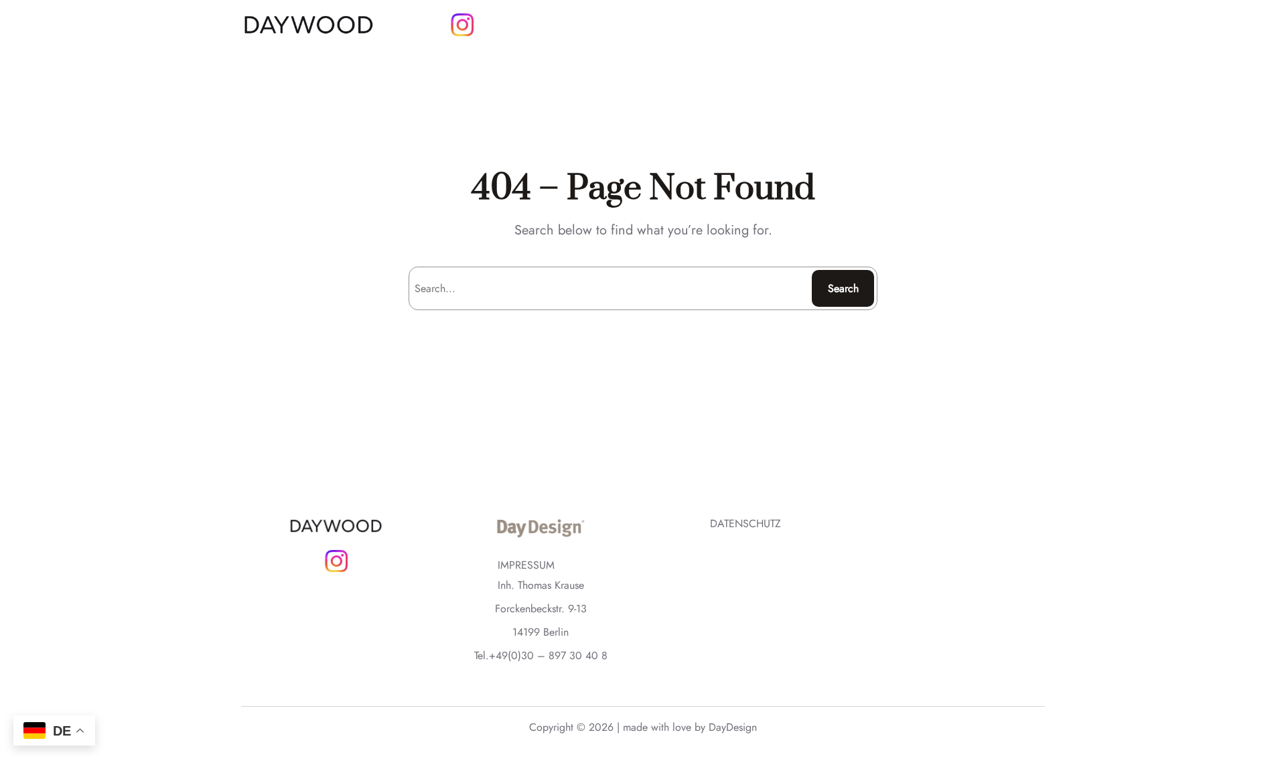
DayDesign (733, 727)
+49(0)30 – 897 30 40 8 (548, 655)
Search (843, 288)
